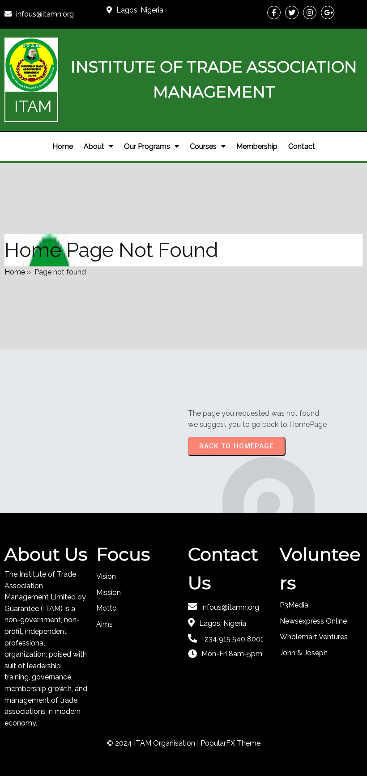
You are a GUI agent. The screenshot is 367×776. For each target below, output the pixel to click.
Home (14, 272)
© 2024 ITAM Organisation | (154, 743)
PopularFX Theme (230, 743)
